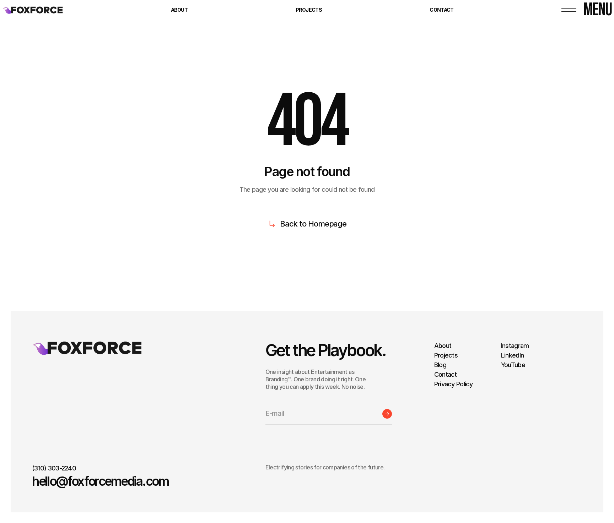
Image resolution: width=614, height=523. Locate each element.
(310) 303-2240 (54, 468)
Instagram (515, 345)
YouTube (513, 365)
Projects (309, 10)
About (179, 10)
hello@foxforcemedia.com (100, 481)
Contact (441, 10)
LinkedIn (512, 355)
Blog (440, 365)
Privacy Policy (453, 384)
